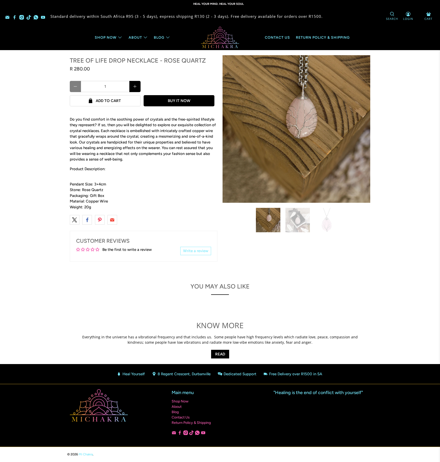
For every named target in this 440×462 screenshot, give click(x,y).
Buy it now (179, 100)
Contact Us (277, 37)
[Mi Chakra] (220, 37)
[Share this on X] (74, 220)
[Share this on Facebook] (87, 220)
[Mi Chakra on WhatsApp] (37, 18)
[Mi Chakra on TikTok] (30, 18)
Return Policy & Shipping (323, 37)
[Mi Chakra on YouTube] (44, 18)
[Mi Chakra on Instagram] (22, 18)
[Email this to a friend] (112, 220)
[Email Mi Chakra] (8, 18)
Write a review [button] (195, 251)
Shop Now (106, 37)
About (135, 37)
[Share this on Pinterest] (100, 220)
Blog (159, 37)
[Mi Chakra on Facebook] (15, 18)
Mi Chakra (86, 454)
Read (220, 354)
